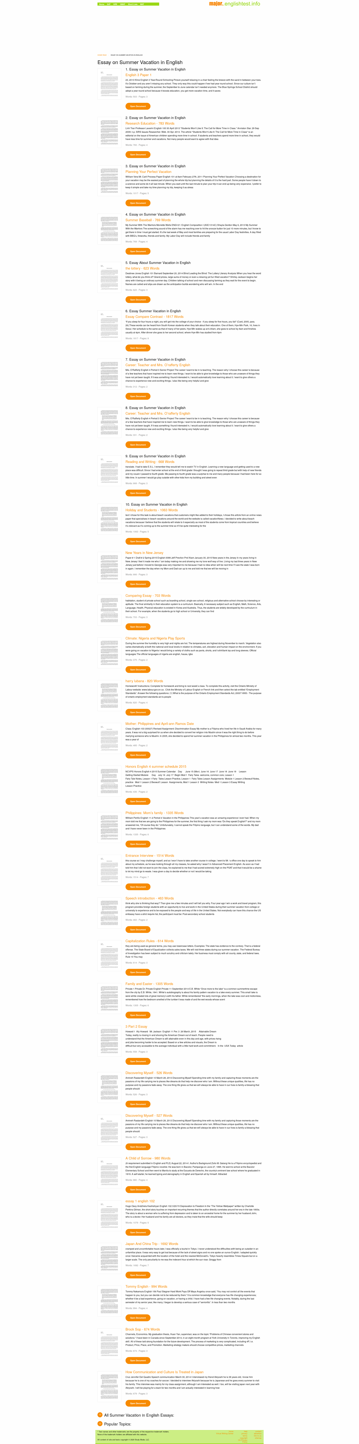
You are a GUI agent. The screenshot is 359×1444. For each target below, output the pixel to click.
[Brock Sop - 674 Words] (109, 1342)
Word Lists (132, 4)
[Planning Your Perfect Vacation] (109, 179)
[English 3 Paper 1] (109, 82)
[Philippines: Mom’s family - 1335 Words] (109, 826)
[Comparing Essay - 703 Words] (109, 609)
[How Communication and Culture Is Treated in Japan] (109, 1385)
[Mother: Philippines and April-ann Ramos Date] (109, 737)
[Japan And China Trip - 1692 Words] (109, 1257)
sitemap (258, 1438)
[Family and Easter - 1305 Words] (109, 997)
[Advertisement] (179, 27)
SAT (109, 4)
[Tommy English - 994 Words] (109, 1300)
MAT (142, 4)
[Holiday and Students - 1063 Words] (109, 518)
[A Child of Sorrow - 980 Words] (109, 1171)
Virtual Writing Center (224, 1433)
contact (258, 1431)
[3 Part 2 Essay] (109, 1040)
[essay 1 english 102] (109, 1214)
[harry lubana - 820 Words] (109, 694)
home (231, 1431)
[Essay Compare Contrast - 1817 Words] (109, 324)
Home (101, 4)
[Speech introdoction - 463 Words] (109, 911)
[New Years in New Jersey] (109, 566)
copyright (243, 1438)
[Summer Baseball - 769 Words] (109, 228)
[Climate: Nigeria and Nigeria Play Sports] (109, 651)
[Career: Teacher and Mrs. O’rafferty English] (109, 372)
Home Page (102, 55)
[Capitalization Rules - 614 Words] (109, 954)
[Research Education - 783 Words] (109, 131)
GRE (115, 4)
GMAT (122, 4)
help (245, 1431)
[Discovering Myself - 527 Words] (109, 1129)
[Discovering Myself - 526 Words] (109, 1086)
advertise (257, 1433)
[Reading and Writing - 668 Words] (109, 469)
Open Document (138, 106)
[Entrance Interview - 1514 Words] (109, 869)
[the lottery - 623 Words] (109, 276)
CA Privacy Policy (242, 1441)
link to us (257, 1436)
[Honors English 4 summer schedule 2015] (109, 780)
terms (245, 1436)
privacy (244, 1433)
